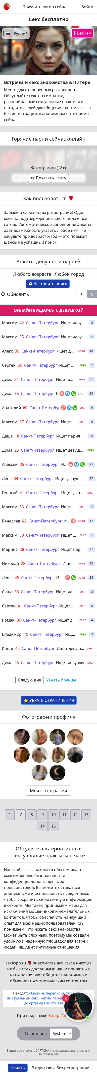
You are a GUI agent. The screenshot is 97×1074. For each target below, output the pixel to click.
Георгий (10, 492)
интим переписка (56, 998)
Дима (7, 379)
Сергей (9, 365)
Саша (7, 592)
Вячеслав (11, 521)
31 (16, 379)
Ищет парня (68, 436)
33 (21, 507)
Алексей (10, 464)
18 (17, 436)
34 (16, 478)
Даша (7, 436)
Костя (7, 648)
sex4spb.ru (15, 963)
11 (64, 814)
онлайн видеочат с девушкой (49, 310)
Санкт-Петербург (42, 322)
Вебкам (82, 33)
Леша (7, 577)
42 (21, 322)
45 (17, 577)
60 (25, 407)
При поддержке (48, 1015)
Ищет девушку (75, 322)
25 (16, 450)
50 (20, 365)
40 (26, 634)
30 (21, 535)
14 (42, 826)
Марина (10, 549)
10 (53, 814)
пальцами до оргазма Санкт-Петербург (57, 1000)
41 (22, 492)
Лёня (7, 478)
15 (53, 826)
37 (21, 422)
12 (75, 814)
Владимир (12, 634)
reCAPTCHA (41, 1050)
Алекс (7, 351)
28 (22, 549)
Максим (9, 322)
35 (21, 337)
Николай (10, 563)
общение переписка (46, 993)
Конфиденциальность (65, 1050)
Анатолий (11, 407)
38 (17, 351)
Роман (8, 620)
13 (86, 814)
